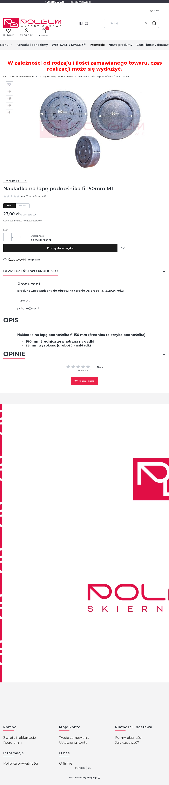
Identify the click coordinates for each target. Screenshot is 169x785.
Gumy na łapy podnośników (56, 76)
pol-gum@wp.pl (28, 308)
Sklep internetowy (83, 777)
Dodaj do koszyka (60, 248)
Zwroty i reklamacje (19, 738)
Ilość (5, 230)
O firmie (65, 763)
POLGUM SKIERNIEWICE (18, 76)
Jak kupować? (127, 743)
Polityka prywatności (20, 763)
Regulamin (12, 743)
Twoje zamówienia (74, 738)
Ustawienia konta (73, 743)
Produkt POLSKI (15, 181)
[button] (154, 23)
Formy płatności (128, 738)
